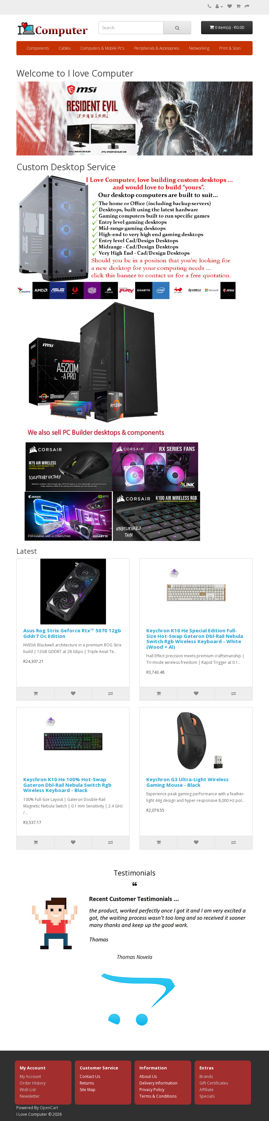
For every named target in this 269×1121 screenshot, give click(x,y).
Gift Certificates (213, 1083)
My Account (30, 1076)
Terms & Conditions (157, 1096)
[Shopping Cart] (238, 6)
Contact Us (90, 1076)
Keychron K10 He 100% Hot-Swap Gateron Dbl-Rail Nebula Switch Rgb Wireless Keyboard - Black (67, 784)
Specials (207, 1096)
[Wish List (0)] (229, 6)
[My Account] (219, 6)
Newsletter (30, 1096)
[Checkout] (247, 6)
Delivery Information (158, 1083)
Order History (33, 1083)
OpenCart (49, 1107)
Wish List (28, 1089)
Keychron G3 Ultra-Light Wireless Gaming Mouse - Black (187, 782)
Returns (87, 1083)
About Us (148, 1076)
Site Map (87, 1089)
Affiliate (206, 1089)
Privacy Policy (151, 1089)
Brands (206, 1076)
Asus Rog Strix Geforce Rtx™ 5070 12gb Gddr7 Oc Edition (72, 633)
